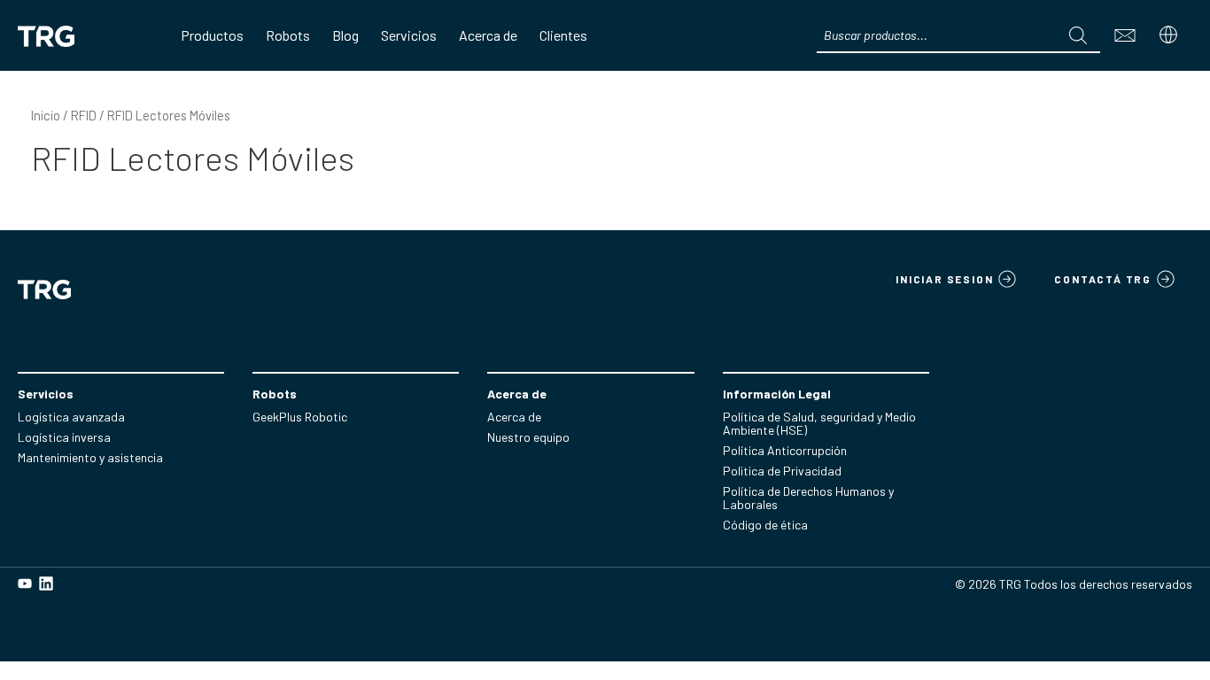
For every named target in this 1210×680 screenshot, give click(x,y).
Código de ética (765, 524)
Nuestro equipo (528, 436)
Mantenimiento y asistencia (90, 457)
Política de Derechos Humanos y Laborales (808, 497)
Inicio (45, 115)
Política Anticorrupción (785, 450)
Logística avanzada (71, 416)
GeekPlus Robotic (299, 416)
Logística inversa (64, 436)
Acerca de (514, 416)
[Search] (1078, 35)
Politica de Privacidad (782, 470)
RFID (84, 115)
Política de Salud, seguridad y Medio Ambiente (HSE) (819, 423)
